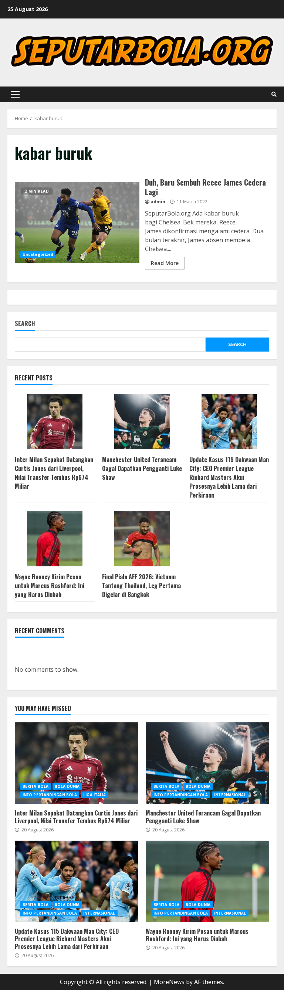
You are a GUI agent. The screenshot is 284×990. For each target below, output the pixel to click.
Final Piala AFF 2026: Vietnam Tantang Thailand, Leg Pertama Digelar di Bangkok (141, 585)
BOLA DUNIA (67, 786)
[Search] (274, 94)
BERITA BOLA (35, 786)
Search (25, 324)
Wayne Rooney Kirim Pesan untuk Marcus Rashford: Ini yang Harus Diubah (49, 585)
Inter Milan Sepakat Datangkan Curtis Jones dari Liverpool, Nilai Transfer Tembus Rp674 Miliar (54, 473)
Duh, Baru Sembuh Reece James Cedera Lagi (77, 222)
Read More (165, 263)
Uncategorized (38, 254)
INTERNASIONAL (230, 794)
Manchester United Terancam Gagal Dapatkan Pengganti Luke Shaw (142, 468)
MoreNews (169, 982)
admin (158, 202)
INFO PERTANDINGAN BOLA (50, 794)
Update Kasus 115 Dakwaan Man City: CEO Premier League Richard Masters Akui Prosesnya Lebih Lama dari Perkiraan (229, 477)
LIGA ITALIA (94, 794)
